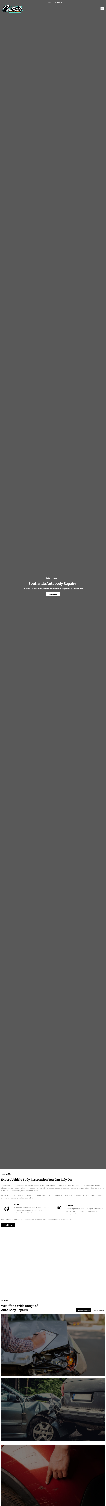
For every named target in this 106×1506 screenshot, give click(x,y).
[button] (102, 8)
